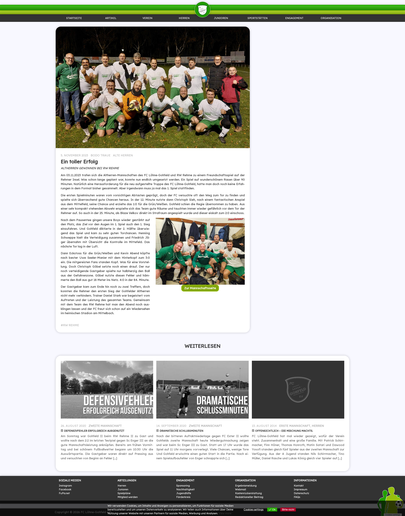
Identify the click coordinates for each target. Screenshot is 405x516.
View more (224, 513)
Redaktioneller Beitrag (249, 497)
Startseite (74, 18)
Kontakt (299, 485)
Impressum (300, 489)
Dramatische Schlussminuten (181, 430)
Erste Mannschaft (294, 426)
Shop (331, 24)
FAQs (297, 497)
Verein (147, 18)
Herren (184, 18)
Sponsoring (294, 24)
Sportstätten (258, 18)
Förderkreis (183, 497)
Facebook (65, 489)
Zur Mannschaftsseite (200, 288)
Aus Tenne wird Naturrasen (257, 26)
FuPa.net (64, 493)
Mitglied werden (128, 497)
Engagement (294, 18)
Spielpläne (124, 493)
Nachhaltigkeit (185, 489)
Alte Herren (123, 155)
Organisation (331, 18)
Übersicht (184, 24)
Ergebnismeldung (246, 485)
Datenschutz (301, 493)
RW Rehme (71, 325)
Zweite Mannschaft (105, 426)
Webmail (240, 489)
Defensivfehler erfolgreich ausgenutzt (94, 430)
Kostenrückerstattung (248, 493)
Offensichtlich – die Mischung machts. (284, 430)
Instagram (65, 485)
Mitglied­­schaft (147, 24)
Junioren (111, 24)
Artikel (111, 18)
